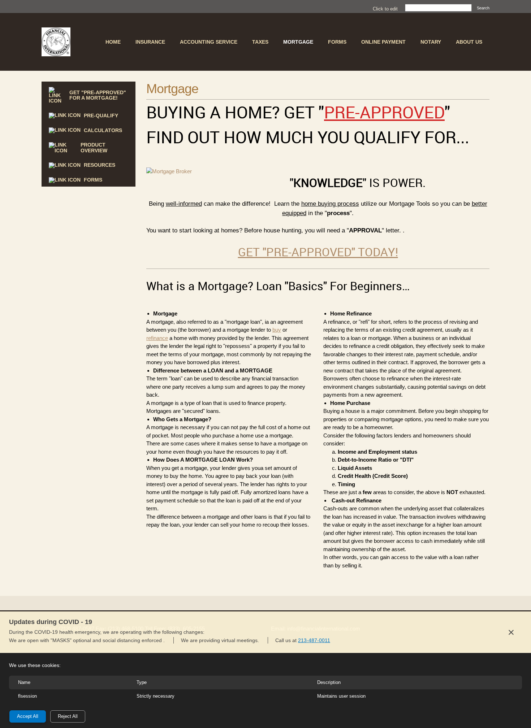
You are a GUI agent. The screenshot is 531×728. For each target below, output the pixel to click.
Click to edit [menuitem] (385, 9)
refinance (157, 338)
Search (483, 8)
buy (276, 330)
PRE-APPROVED (384, 112)
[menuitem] (113, 41)
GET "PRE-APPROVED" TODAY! (318, 252)
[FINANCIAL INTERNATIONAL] (56, 41)
